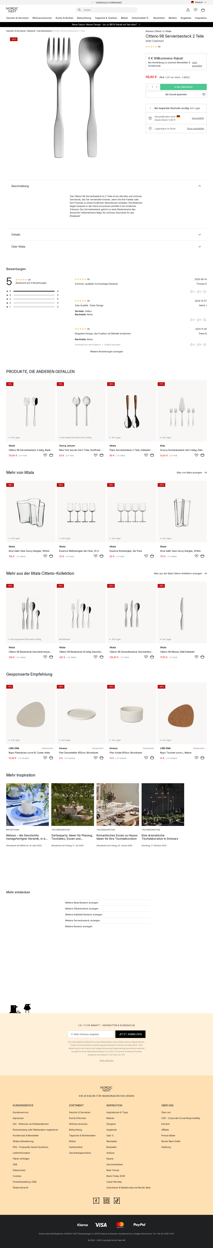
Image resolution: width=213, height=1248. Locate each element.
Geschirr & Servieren (17, 18)
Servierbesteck (44, 31)
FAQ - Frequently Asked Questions (30, 1147)
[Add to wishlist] (45, 455)
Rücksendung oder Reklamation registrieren (35, 1129)
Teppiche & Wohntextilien (82, 1135)
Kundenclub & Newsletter (26, 1135)
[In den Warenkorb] (51, 455)
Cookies (17, 1176)
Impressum (18, 1118)
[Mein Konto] (188, 10)
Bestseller (111, 1147)
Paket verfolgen (21, 1158)
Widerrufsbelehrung (23, 1141)
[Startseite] (12, 9)
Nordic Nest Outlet (170, 1141)
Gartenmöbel (75, 1147)
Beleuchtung (84, 18)
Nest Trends (112, 1170)
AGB (15, 1164)
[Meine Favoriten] (195, 10)
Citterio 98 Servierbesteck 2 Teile (69, 31)
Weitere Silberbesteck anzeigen (81, 908)
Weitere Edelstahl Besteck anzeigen (83, 914)
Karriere (165, 1124)
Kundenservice (20, 1112)
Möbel (124, 18)
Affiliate (165, 1129)
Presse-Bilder (168, 1135)
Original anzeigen (112, 344)
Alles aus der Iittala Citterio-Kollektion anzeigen (178, 573)
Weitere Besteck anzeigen (78, 926)
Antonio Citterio (154, 31)
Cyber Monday (114, 1181)
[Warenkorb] (203, 10)
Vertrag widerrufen (106, 1060)
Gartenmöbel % (140, 18)
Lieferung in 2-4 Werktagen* (109, 2)
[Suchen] (79, 10)
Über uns (166, 1112)
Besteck (31, 31)
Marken (173, 18)
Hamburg (166, 1147)
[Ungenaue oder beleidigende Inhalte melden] (205, 291)
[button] (153, 46)
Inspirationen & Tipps (117, 1112)
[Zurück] (17, 98)
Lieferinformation (21, 1153)
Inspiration (201, 18)
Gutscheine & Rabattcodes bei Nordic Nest (128, 1187)
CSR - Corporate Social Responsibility (180, 1118)
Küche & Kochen (64, 18)
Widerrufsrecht (20, 1187)
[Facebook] (96, 1200)
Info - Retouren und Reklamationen (31, 1124)
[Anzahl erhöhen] (157, 87)
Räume (110, 1158)
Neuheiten (159, 18)
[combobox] (199, 2)
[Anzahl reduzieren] (148, 87)
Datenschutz (19, 1170)
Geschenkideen (114, 1164)
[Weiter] (134, 98)
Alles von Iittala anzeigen (189, 472)
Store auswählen (195, 128)
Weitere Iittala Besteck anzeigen (81, 902)
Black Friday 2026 (115, 1176)
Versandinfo (198, 118)
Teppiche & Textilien (106, 18)
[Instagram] (106, 1200)
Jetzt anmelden (197, 64)
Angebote (186, 18)
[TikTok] (117, 1200)
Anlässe (110, 1153)
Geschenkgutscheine (80, 1153)
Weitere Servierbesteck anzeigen (82, 920)
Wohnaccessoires (42, 18)
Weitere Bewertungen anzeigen (106, 351)
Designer (111, 1124)
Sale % (110, 1135)
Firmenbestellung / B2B (24, 1181)
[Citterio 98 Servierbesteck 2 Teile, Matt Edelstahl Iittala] (75, 97)
